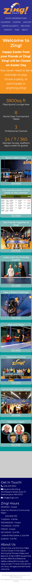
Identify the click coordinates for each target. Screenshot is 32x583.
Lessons (17, 22)
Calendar (5, 22)
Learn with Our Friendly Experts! (16, 258)
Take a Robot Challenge (16, 292)
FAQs (17, 30)
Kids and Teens (16, 324)
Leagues (27, 22)
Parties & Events (10, 26)
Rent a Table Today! (16, 158)
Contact (8, 30)
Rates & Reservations (16, 18)
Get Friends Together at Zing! (16, 223)
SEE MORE (16, 184)
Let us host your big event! (16, 389)
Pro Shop (25, 26)
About (25, 30)
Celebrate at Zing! (16, 357)
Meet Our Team (16, 422)
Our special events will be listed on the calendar (16, 191)
